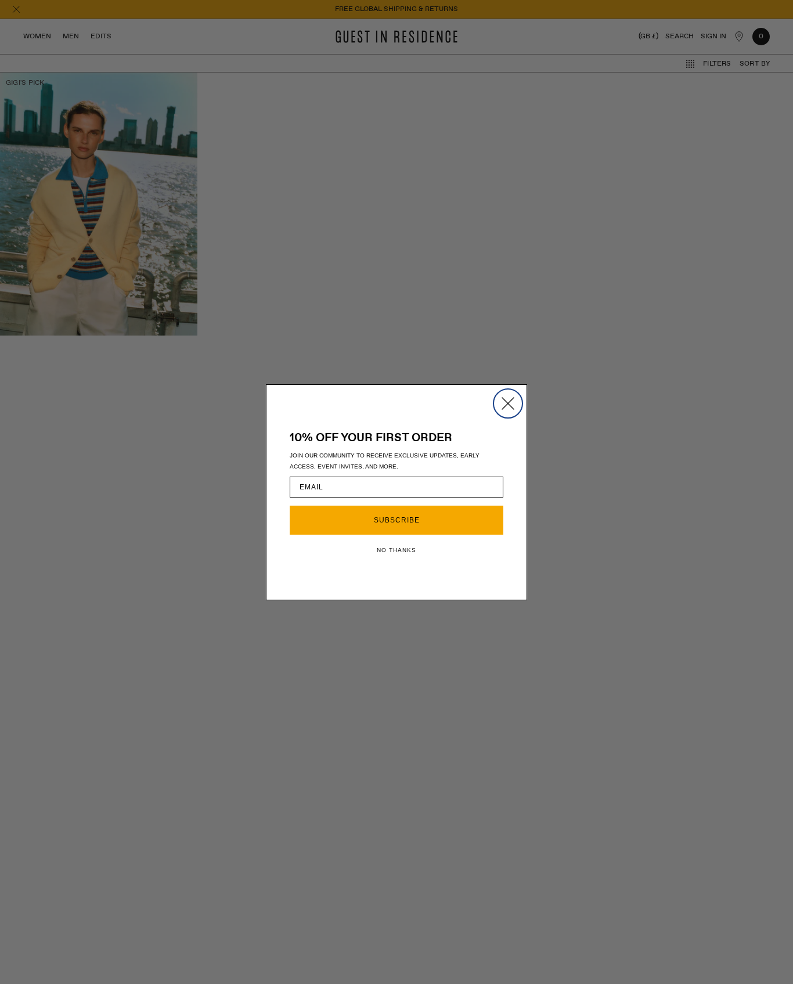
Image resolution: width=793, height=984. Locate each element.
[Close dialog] (507, 403)
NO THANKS (396, 550)
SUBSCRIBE (397, 520)
